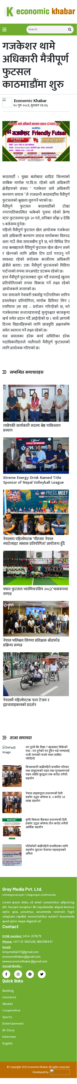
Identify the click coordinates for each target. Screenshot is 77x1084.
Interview (9, 1037)
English (7, 1043)
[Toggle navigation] (4, 29)
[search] (70, 29)
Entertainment (13, 1023)
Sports (7, 1017)
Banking (8, 990)
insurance (9, 997)
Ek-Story (8, 1030)
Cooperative (11, 1010)
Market (7, 1004)
